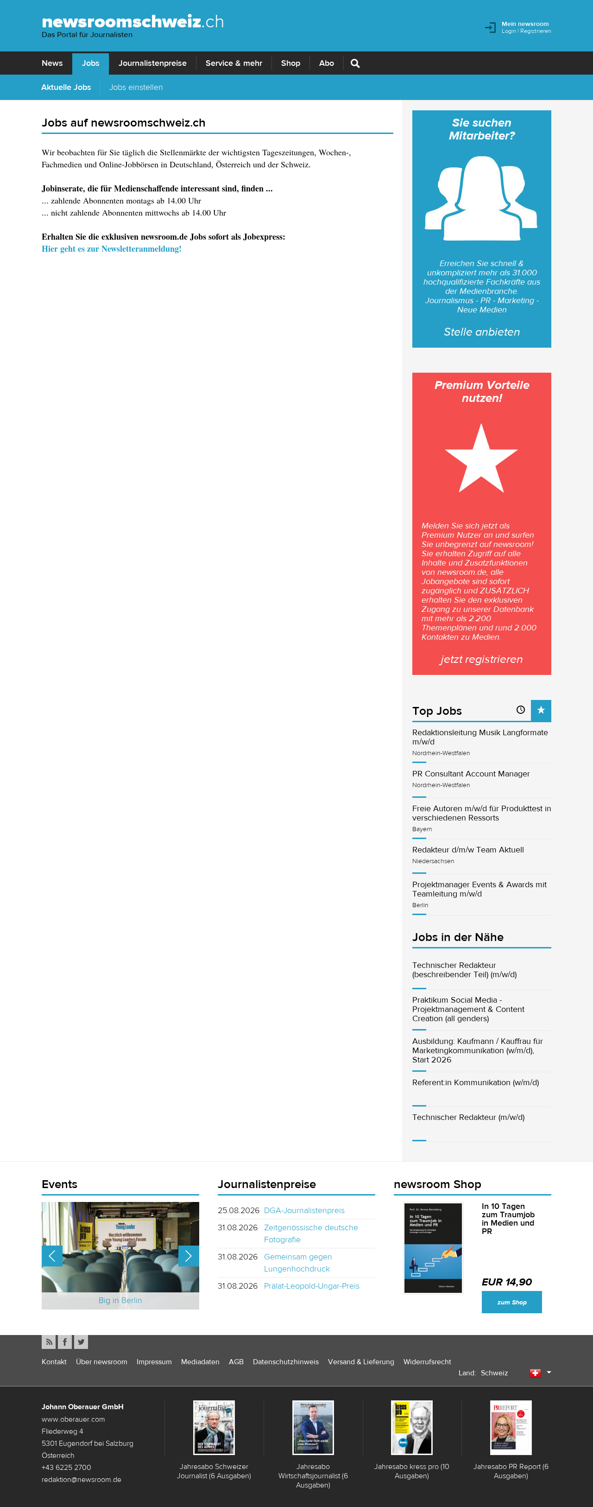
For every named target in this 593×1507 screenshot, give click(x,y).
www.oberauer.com (73, 1419)
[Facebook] (65, 1342)
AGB (236, 1362)
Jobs (91, 63)
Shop (290, 63)
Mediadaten (200, 1362)
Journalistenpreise (153, 63)
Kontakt (54, 1362)
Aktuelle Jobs (66, 87)
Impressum (154, 1362)
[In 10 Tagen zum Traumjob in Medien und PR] (433, 1248)
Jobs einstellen (136, 87)
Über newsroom (101, 1362)
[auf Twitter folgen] (81, 1342)
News (52, 63)
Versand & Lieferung (361, 1362)
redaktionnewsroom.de (81, 1479)
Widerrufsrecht (427, 1362)
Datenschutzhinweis (286, 1362)
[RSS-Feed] (49, 1342)
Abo (326, 63)
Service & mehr (234, 63)
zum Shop (512, 1302)
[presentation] (541, 710)
